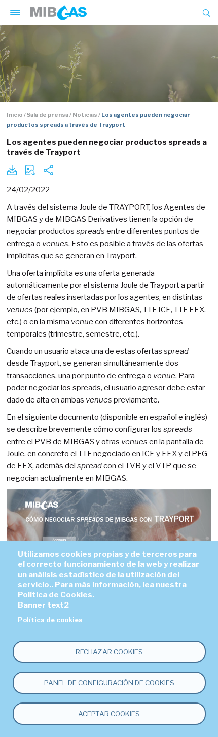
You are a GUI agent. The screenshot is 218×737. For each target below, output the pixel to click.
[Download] (12, 170)
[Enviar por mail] (48, 170)
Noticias (84, 114)
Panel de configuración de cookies (109, 683)
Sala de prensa (47, 114)
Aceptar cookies (109, 714)
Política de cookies (50, 620)
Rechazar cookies (109, 652)
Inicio (15, 114)
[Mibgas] (58, 12)
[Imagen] (30, 170)
